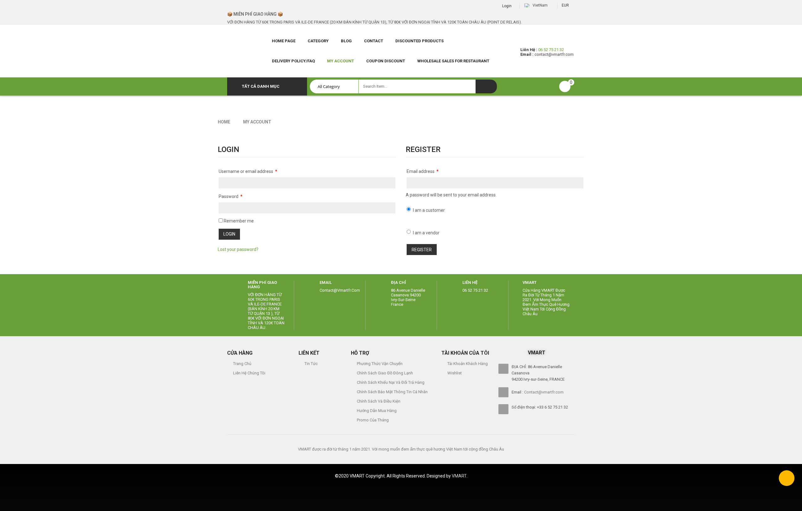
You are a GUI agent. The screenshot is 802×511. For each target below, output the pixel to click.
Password (230, 196)
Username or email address (248, 171)
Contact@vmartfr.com (544, 392)
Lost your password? (238, 249)
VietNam (540, 5)
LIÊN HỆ (469, 282)
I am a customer (429, 210)
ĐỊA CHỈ (398, 282)
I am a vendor (426, 232)
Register (422, 249)
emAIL (326, 282)
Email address (423, 171)
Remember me (238, 220)
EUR (565, 5)
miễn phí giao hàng (262, 284)
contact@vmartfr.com (554, 54)
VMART (530, 282)
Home (224, 121)
